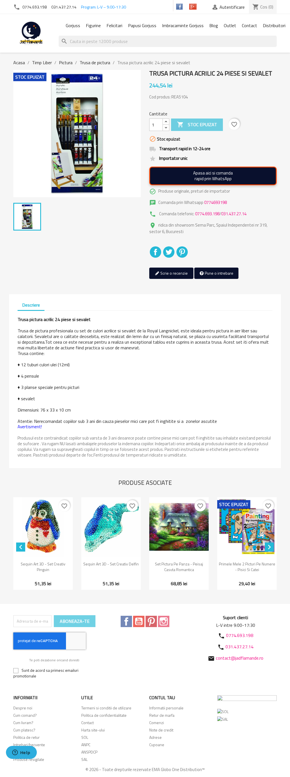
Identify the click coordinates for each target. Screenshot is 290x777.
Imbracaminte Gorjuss (183, 25)
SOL (84, 737)
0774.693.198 (34, 7)
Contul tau (162, 697)
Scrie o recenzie (173, 273)
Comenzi (156, 723)
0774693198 (215, 202)
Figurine (93, 25)
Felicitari (114, 25)
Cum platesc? (24, 730)
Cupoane (156, 745)
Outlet (230, 25)
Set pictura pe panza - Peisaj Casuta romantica (179, 566)
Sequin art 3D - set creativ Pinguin (43, 566)
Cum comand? (25, 715)
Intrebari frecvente (29, 745)
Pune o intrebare (218, 273)
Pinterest (182, 252)
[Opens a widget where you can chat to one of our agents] (21, 753)
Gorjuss (73, 25)
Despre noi (22, 708)
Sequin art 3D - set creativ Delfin (111, 564)
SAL (84, 759)
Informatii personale (166, 708)
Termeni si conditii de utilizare (106, 708)
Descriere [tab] (31, 305)
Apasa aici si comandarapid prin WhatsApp (213, 176)
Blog (213, 25)
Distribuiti (155, 252)
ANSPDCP (89, 752)
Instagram (163, 621)
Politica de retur (26, 737)
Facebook (126, 621)
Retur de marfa (161, 715)
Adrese (155, 737)
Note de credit (161, 730)
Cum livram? (23, 723)
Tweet (168, 252)
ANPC (85, 745)
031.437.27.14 (63, 7)
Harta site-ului (93, 730)
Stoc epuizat (197, 124)
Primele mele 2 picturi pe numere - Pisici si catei (247, 566)
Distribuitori (274, 25)
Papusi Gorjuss (142, 25)
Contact (249, 25)
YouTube (138, 621)
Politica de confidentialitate (104, 715)
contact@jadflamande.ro (239, 658)
